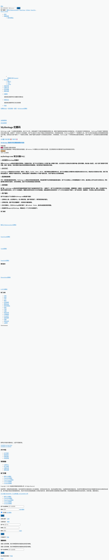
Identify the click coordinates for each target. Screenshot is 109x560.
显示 (21, 530)
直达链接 (3, 151)
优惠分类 (6, 87)
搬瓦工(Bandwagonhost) (13, 10)
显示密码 (22, 509)
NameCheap (22, 10)
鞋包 (5, 300)
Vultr (8, 83)
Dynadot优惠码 (8, 483)
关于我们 (6, 453)
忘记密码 (9, 512)
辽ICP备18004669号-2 (6, 493)
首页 (5, 14)
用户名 (2, 524)
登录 (5, 105)
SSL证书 (6, 316)
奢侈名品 (6, 304)
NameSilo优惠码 (5, 260)
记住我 (4, 512)
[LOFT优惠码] (9, 287)
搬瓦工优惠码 (7, 476)
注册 (8, 518)
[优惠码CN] (8, 439)
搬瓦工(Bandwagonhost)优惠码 (8, 225)
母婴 (5, 319)
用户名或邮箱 (4, 506)
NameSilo (33, 10)
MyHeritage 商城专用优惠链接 (12, 142)
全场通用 (6, 302)
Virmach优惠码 (8, 481)
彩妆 (5, 297)
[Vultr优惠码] (9, 247)
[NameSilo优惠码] (9, 259)
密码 (2, 509)
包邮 (5, 311)
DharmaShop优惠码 (6, 277)
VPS (5, 299)
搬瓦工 (9, 81)
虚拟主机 (6, 321)
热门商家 (6, 79)
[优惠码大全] (8, 4)
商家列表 (6, 86)
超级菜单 (6, 16)
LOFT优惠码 (4, 289)
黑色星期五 (10, 17)
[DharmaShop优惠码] (9, 275)
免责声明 (6, 458)
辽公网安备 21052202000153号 (20, 493)
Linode (9, 84)
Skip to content (4, 11)
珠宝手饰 (6, 312)
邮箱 (2, 527)
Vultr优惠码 (4, 248)
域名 (5, 307)
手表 (5, 309)
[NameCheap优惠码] (9, 235)
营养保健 (6, 317)
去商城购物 (4, 120)
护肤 (5, 296)
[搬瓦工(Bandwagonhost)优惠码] (9, 223)
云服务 (6, 323)
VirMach (28, 10)
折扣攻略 (6, 89)
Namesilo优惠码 (8, 478)
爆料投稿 (6, 91)
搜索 (18, 8)
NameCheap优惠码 (5, 236)
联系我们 (6, 455)
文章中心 (6, 464)
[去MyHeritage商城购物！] (9, 118)
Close (2, 558)
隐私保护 (6, 456)
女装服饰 (6, 314)
